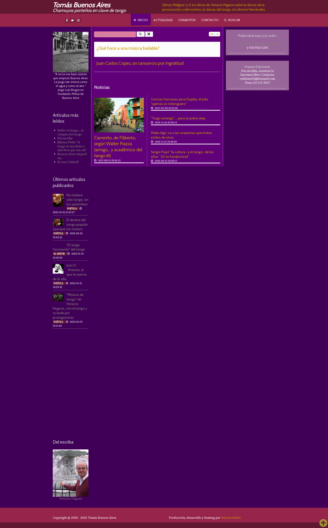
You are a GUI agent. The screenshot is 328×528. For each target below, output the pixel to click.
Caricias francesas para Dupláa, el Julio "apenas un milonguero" (179, 101)
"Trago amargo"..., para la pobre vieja (178, 118)
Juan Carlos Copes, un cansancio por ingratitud (140, 63)
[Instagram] (78, 20)
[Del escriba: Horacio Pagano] (70, 473)
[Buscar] (141, 34)
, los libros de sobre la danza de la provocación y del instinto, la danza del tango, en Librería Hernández (213, 7)
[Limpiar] (149, 34)
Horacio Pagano (70, 498)
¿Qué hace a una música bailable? (127, 48)
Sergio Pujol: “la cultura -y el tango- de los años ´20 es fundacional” (182, 154)
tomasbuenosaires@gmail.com (257, 44)
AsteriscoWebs (231, 517)
